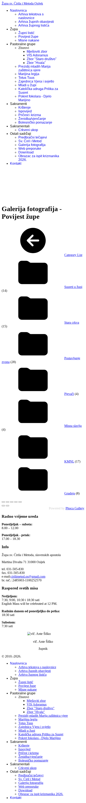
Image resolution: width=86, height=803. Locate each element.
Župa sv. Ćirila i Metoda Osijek (22, 3)
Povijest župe (28, 36)
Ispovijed (25, 111)
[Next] (7, 505)
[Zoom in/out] (16, 502)
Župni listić (26, 33)
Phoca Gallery (75, 508)
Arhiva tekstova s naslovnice (31, 16)
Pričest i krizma (29, 115)
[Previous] (3, 505)
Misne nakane (28, 40)
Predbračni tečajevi (32, 137)
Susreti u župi (73, 287)
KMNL (69, 461)
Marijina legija (28, 74)
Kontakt (15, 163)
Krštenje (24, 107)
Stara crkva (71, 322)
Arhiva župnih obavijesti (36, 21)
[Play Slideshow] (20, 502)
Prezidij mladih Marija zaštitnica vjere (34, 68)
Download (26, 152)
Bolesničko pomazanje (35, 122)
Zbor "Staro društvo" (42, 59)
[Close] (3, 502)
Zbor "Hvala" (36, 62)
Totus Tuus (26, 77)
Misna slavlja (73, 426)
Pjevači (69, 394)
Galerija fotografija (32, 145)
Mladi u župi (27, 85)
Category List (73, 255)
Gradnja (69, 493)
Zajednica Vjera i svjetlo (36, 81)
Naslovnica (18, 10)
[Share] (7, 502)
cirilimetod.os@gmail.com (28, 576)
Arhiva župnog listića (33, 25)
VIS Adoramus (37, 55)
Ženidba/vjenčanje (32, 118)
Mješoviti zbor (37, 51)
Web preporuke (29, 148)
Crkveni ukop (28, 130)
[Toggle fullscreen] (11, 502)
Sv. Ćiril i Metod (30, 141)
